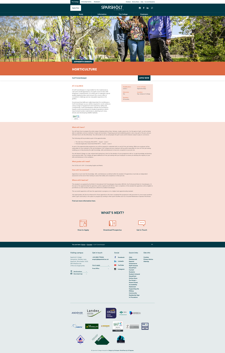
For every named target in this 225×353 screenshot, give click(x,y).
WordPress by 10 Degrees (127, 350)
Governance (133, 263)
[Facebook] (143, 8)
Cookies (146, 257)
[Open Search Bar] (152, 8)
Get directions (78, 271)
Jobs (142, 2)
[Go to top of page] (152, 244)
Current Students (150, 2)
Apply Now (75, 8)
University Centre (86, 2)
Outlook (128, 2)
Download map (78, 274)
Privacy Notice (148, 259)
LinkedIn (121, 261)
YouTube (121, 265)
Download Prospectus (112, 230)
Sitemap (146, 261)
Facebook (121, 257)
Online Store (135, 2)
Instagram (121, 269)
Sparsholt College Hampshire (112, 7)
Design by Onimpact (113, 350)
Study (81, 14)
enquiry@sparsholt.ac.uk (100, 259)
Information (102, 14)
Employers (97, 2)
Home (83, 244)
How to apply (96, 265)
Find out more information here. (84, 201)
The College (75, 2)
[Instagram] (140, 8)
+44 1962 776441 (98, 257)
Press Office (95, 268)
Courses (89, 244)
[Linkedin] (146, 8)
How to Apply (83, 230)
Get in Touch (142, 230)
